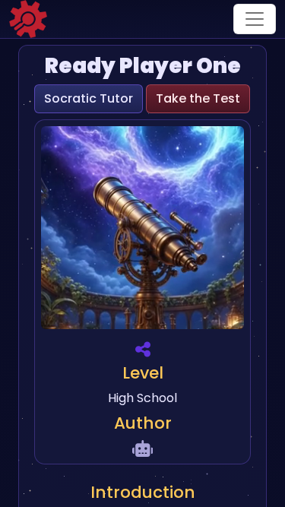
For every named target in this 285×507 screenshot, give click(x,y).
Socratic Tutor (88, 98)
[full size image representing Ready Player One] (142, 230)
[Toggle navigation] (254, 19)
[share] (142, 348)
